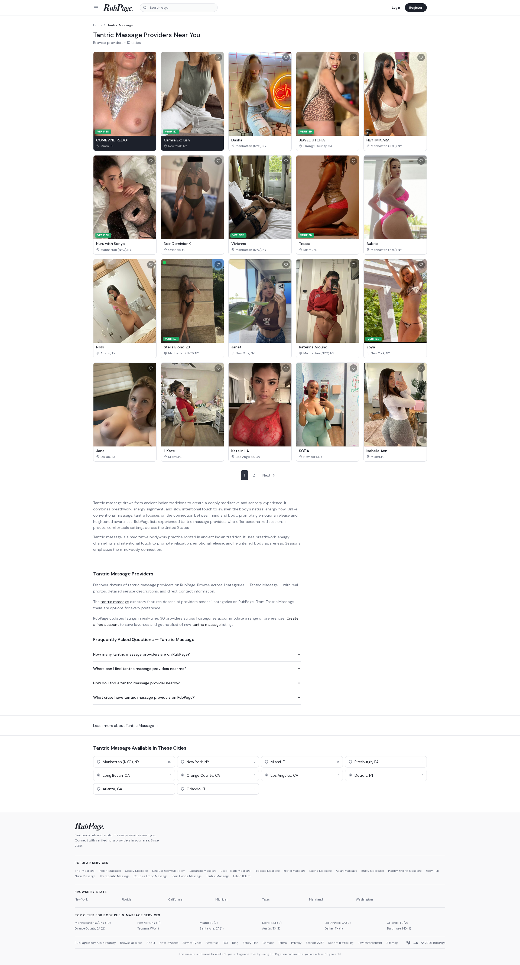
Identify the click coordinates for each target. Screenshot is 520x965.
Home (97, 25)
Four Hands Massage (187, 876)
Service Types (192, 943)
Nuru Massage (85, 876)
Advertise (212, 943)
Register (415, 7)
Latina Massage (320, 871)
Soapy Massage (136, 871)
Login (396, 7)
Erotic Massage (294, 871)
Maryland (316, 899)
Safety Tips (250, 943)
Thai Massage (84, 871)
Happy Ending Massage (404, 871)
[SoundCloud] (416, 943)
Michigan (221, 899)
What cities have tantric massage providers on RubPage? (143, 697)
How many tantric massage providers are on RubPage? (141, 654)
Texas (266, 899)
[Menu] (96, 7)
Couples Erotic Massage (150, 876)
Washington (364, 899)
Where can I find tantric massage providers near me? (140, 668)
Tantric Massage (217, 876)
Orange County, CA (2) (90, 928)
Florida (127, 899)
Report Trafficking (340, 943)
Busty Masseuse (372, 871)
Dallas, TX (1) (334, 928)
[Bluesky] (409, 943)
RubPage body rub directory (95, 943)
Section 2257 (315, 943)
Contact (268, 943)
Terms (282, 943)
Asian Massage (346, 871)
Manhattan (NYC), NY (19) (93, 923)
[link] (125, 146)
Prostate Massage (267, 871)
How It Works (169, 943)
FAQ (225, 943)
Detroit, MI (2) (272, 923)
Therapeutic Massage (114, 876)
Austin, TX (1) (271, 928)
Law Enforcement (370, 943)
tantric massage (114, 601)
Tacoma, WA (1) (148, 928)
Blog (235, 943)
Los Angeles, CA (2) (338, 923)
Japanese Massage (203, 871)
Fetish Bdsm (241, 876)
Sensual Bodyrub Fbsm (168, 871)
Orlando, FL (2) (397, 923)
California (175, 899)
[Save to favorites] (151, 57)
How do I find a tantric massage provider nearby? (136, 683)
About (151, 943)
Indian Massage (110, 871)
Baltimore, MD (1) (399, 928)
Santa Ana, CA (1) (211, 928)
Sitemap (392, 943)
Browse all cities (131, 943)
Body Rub (433, 871)
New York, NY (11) (149, 923)
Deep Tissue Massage (235, 871)
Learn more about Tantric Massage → (126, 725)
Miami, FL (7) (209, 923)
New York (81, 899)
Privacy (296, 943)
